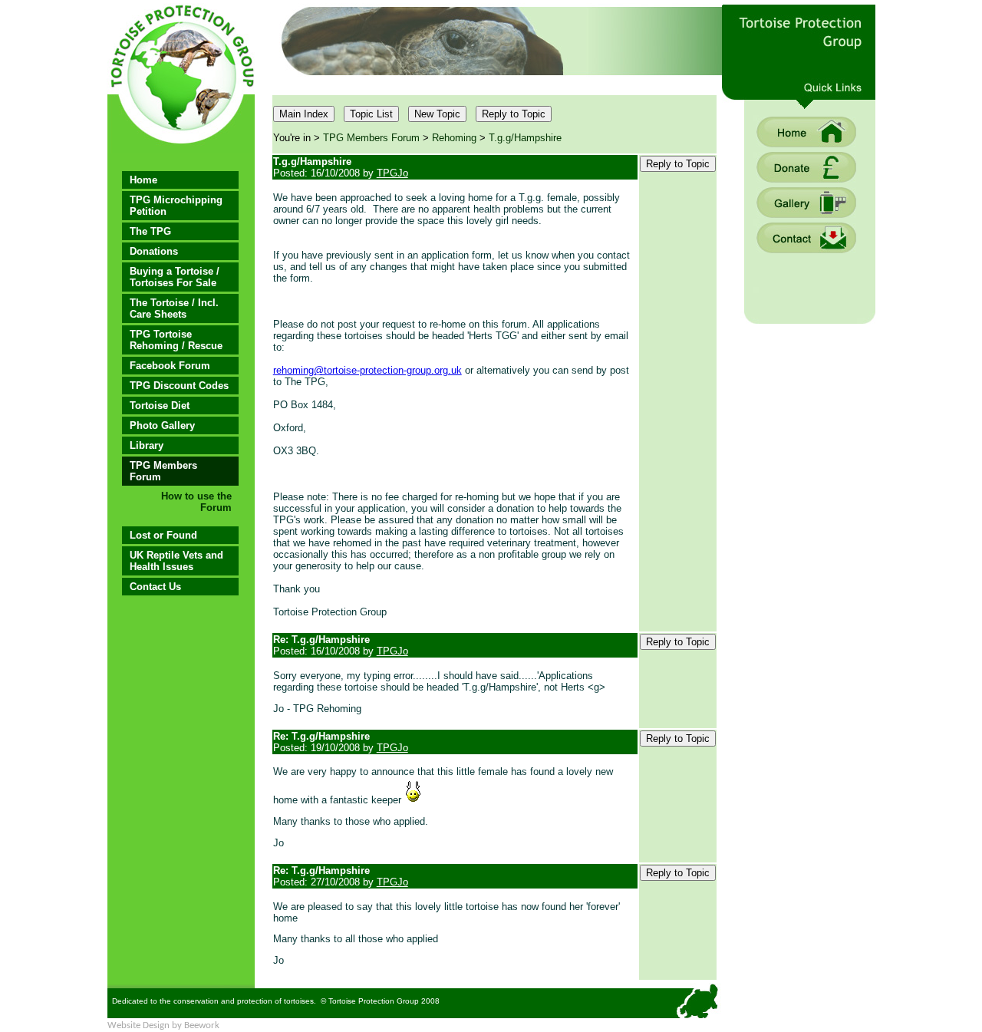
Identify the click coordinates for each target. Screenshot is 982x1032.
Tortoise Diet (159, 405)
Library (146, 445)
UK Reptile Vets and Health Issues (176, 560)
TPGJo (392, 173)
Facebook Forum (170, 365)
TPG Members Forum (163, 471)
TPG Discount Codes (179, 385)
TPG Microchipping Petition (176, 205)
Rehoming (454, 137)
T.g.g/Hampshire (525, 137)
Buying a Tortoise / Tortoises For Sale (174, 276)
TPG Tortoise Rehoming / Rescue (176, 339)
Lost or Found (163, 535)
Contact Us (155, 586)
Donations (154, 251)
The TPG (150, 231)
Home (143, 180)
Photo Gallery (162, 425)
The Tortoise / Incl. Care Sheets (174, 308)
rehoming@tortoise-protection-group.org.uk (367, 370)
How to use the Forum (196, 501)
